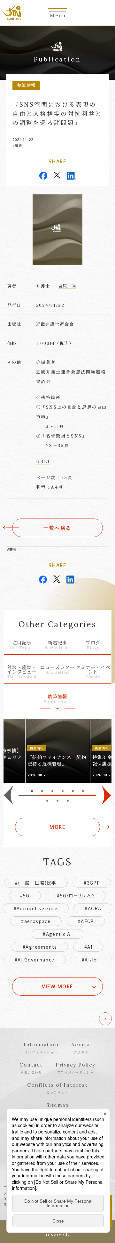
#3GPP (92, 882)
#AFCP (86, 921)
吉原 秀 (67, 286)
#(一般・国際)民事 (36, 882)
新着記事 (57, 645)
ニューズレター (57, 670)
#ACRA (93, 908)
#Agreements (40, 947)
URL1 (43, 461)
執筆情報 (57, 699)
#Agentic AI (57, 934)
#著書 (17, 145)
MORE (57, 826)
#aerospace (35, 921)
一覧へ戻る (57, 527)
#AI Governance (35, 959)
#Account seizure (35, 908)
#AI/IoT (91, 959)
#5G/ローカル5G (76, 895)
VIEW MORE (57, 986)
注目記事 (22, 645)
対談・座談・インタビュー (22, 672)
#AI (88, 947)
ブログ (93, 645)
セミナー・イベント (93, 672)
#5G (25, 895)
